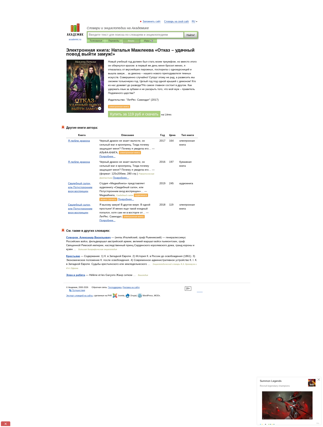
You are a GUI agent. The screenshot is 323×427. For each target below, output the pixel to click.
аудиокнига (141, 195)
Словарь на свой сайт (176, 21)
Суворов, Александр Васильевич (88, 237)
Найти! (191, 34)
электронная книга (130, 152)
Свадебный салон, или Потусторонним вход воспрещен (80, 187)
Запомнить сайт (152, 21)
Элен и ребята (75, 274)
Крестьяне (73, 256)
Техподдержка (114, 287)
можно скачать (108, 199)
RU (193, 21)
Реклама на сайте (131, 287)
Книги (131, 40)
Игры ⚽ (148, 40)
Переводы (113, 40)
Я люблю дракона (79, 140)
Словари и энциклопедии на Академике (118, 28)
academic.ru (75, 39)
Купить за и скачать (134, 114)
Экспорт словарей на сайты (79, 295)
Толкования (96, 40)
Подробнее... (107, 156)
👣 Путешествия (77, 290)
